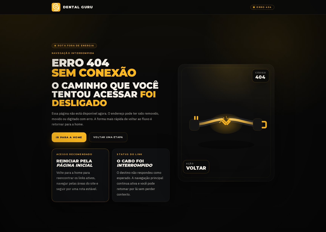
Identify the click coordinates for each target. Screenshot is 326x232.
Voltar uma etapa (108, 137)
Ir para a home (69, 137)
